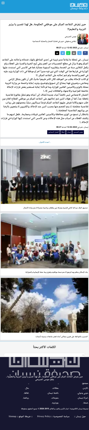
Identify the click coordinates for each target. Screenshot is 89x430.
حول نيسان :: (80, 417)
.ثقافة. (26, 393)
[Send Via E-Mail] (74, 53)
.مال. (27, 388)
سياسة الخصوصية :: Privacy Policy (53, 417)
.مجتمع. (85, 383)
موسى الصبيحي (70, 36)
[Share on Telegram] (62, 53)
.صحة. (85, 403)
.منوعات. (55, 398)
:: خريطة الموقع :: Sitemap (21, 417)
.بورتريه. (55, 403)
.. (58, 383)
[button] (68, 53)
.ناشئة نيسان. (53, 393)
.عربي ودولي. (82, 393)
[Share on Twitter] (79, 53)
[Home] (44, 366)
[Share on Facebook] (85, 53)
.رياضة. (26, 398)
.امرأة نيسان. (82, 398)
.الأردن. (85, 388)
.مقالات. (55, 388)
